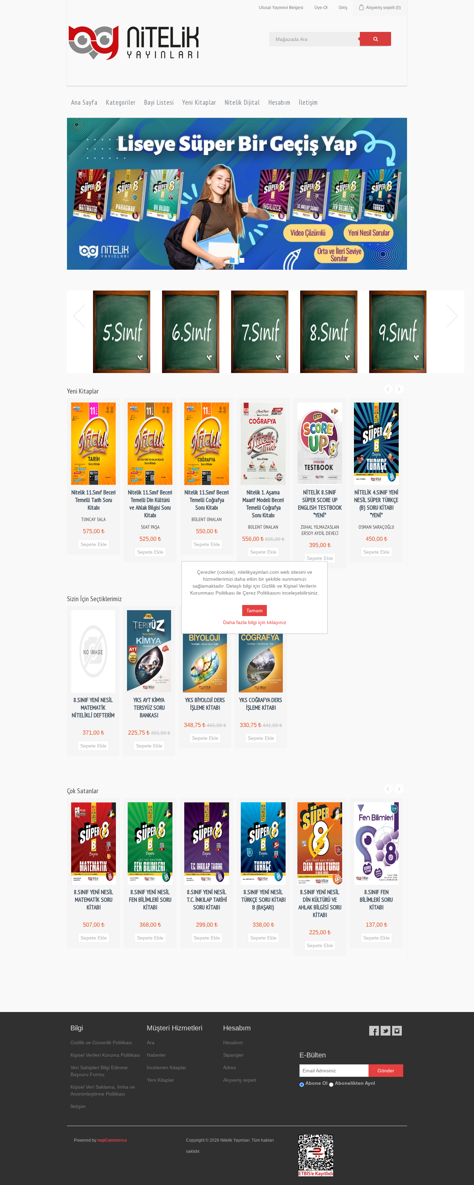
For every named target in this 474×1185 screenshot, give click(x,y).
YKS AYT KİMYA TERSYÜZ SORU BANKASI (149, 708)
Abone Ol (316, 1083)
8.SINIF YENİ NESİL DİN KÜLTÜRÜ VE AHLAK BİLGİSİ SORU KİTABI (319, 904)
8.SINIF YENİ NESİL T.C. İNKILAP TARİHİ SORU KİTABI (207, 900)
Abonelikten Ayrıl (355, 1083)
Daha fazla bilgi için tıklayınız (254, 622)
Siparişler (233, 1055)
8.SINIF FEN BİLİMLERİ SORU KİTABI (376, 900)
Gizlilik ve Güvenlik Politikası (101, 1043)
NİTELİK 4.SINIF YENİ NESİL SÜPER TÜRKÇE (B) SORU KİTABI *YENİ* (376, 504)
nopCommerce (112, 1140)
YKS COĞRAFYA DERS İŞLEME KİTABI (260, 704)
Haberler (156, 1055)
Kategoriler (121, 102)
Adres (229, 1068)
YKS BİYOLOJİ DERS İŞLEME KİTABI (205, 704)
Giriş (343, 7)
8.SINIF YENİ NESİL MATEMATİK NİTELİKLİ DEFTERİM (93, 708)
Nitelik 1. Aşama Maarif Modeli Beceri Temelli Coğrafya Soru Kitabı (263, 504)
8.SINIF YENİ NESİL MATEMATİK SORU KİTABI (93, 900)
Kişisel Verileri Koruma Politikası (105, 1055)
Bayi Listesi (159, 102)
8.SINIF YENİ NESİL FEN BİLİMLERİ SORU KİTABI (150, 900)
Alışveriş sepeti (239, 1080)
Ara (150, 1043)
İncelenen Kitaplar (166, 1068)
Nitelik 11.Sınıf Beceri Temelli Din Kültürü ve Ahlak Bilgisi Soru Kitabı (150, 504)
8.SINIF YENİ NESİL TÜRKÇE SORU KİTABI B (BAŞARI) (263, 900)
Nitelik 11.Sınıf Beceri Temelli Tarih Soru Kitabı (93, 500)
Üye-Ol (321, 7)
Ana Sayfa (84, 102)
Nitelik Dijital (242, 102)
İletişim (308, 102)
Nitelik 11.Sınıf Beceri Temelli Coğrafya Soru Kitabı (207, 500)
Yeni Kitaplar (199, 102)
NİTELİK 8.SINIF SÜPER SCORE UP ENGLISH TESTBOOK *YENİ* (320, 504)
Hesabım (279, 102)
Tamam (254, 610)
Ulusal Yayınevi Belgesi (281, 7)
